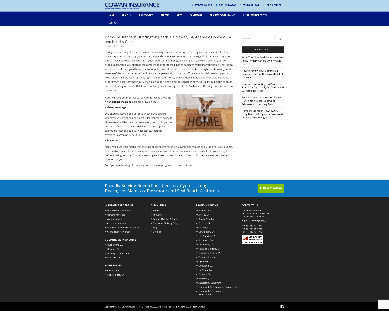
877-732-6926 (203, 5)
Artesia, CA (203, 214)
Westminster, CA (206, 257)
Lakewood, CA (205, 265)
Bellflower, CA (205, 278)
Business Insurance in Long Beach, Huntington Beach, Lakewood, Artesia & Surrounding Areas (261, 101)
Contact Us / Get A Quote (165, 219)
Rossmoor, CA (205, 240)
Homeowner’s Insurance (119, 210)
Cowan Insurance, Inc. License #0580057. (140, 306)
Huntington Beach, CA (118, 253)
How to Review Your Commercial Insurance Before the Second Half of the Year (262, 74)
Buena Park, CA (115, 244)
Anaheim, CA (204, 210)
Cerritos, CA (204, 223)
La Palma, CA (205, 270)
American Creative (196, 306)
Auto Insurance (114, 219)
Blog (155, 227)
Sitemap (157, 231)
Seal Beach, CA (205, 244)
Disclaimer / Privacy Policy (166, 223)
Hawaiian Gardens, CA (209, 248)
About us (157, 214)
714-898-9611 (252, 5)
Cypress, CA (113, 270)
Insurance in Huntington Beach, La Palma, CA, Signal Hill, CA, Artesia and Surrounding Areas (263, 87)
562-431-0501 (227, 5)
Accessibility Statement (209, 282)
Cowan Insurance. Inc (252, 210)
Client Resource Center (118, 231)
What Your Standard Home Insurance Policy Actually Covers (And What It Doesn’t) (263, 61)
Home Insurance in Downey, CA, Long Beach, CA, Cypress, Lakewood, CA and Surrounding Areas (262, 114)
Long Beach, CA (206, 231)
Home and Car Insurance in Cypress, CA (218, 287)
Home (156, 210)
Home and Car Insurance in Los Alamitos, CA (213, 293)
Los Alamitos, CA (115, 274)
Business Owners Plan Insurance (123, 227)
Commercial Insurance (118, 223)
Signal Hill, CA (113, 257)
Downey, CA (113, 249)
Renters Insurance (116, 214)
